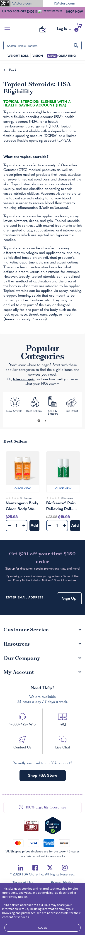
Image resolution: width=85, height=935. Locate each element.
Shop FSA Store (42, 776)
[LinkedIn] (20, 868)
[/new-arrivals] (14, 406)
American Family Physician (25, 319)
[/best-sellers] (34, 405)
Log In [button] (62, 30)
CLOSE (42, 928)
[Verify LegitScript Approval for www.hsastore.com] (52, 826)
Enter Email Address (24, 598)
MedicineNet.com (53, 208)
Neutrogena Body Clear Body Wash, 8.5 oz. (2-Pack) (22, 506)
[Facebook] (35, 868)
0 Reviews (26, 498)
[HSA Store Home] (43, 29)
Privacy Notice (17, 897)
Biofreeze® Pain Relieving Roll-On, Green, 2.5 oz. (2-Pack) (63, 506)
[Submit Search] (76, 45)
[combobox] (42, 45)
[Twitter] (50, 868)
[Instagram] (65, 868)
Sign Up (69, 599)
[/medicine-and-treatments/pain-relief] (72, 406)
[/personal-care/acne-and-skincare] (53, 406)
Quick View (23, 488)
